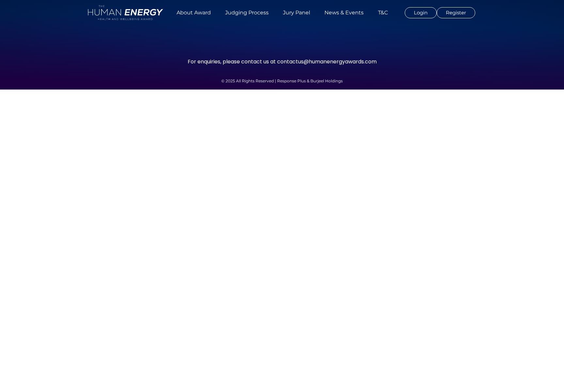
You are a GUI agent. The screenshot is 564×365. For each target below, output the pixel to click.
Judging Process (247, 12)
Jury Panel (296, 12)
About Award (194, 12)
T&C (383, 12)
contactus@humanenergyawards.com (327, 61)
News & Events (344, 12)
